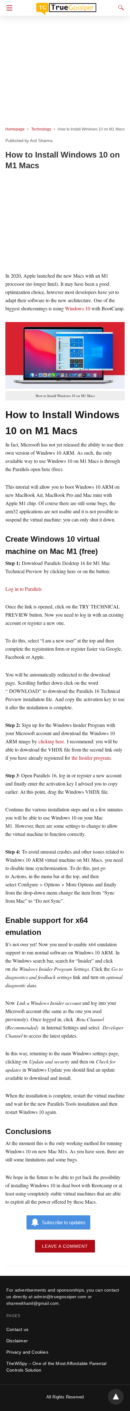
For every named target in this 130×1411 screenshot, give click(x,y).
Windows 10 (77, 308)
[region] (65, 222)
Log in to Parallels (23, 588)
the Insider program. (92, 757)
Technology (41, 129)
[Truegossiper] (66, 6)
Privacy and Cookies (27, 1352)
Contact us (17, 1329)
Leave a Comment (65, 1246)
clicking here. (52, 741)
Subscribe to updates (64, 1222)
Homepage (15, 129)
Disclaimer (17, 1340)
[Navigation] (7, 8)
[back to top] (116, 1397)
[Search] (119, 7)
